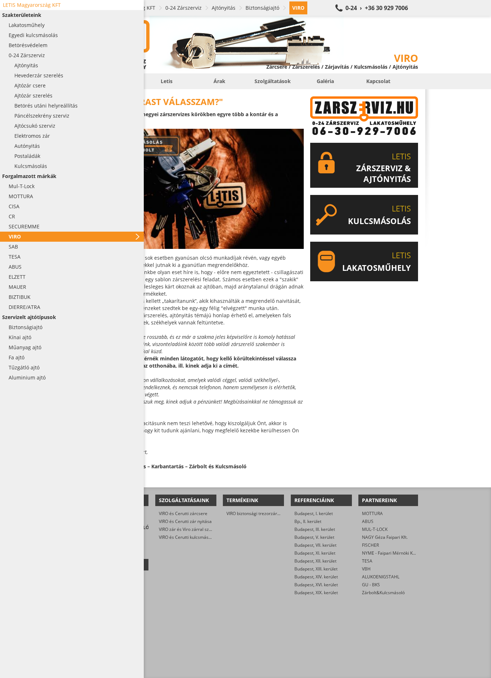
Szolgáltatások (272, 81)
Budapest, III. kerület (314, 529)
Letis (167, 81)
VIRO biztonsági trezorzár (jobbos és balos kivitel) (275, 513)
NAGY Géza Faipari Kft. (385, 537)
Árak (219, 81)
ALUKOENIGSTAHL (380, 577)
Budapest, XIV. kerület (316, 577)
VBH (366, 569)
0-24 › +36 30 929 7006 (376, 8)
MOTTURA (372, 513)
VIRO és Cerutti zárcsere (183, 513)
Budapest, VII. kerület (315, 545)
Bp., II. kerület (307, 521)
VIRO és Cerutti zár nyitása (185, 521)
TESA (367, 561)
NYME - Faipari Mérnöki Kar (389, 553)
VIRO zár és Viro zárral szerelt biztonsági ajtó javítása (212, 529)
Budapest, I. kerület (313, 513)
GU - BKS (371, 585)
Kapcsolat (378, 81)
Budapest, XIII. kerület (316, 569)
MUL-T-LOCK (374, 529)
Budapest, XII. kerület (315, 561)
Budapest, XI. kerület (314, 553)
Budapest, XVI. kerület (316, 585)
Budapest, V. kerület (314, 537)
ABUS (367, 521)
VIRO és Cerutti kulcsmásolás (188, 537)
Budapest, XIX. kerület (316, 593)
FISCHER (370, 545)
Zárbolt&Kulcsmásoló (383, 593)
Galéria (325, 81)
